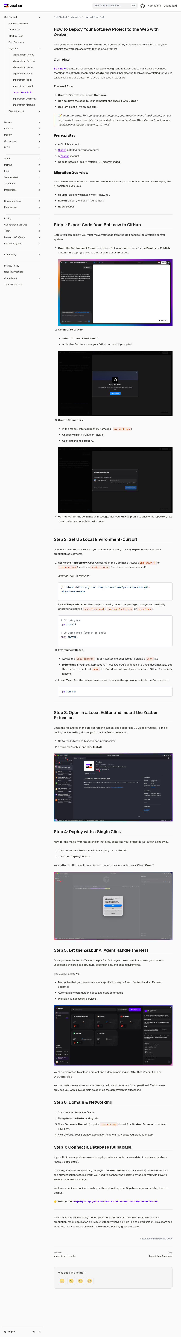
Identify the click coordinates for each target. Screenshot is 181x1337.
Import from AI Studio (24, 104)
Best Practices (16, 42)
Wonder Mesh (11, 177)
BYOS (7, 147)
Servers (8, 122)
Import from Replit (22, 79)
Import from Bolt (22, 92)
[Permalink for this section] (70, 34)
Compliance (10, 278)
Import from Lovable (23, 86)
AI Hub (7, 158)
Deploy (8, 134)
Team (7, 230)
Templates (9, 183)
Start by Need (15, 35)
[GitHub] (143, 6)
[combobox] (115, 6)
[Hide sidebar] (39, 1331)
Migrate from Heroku (23, 54)
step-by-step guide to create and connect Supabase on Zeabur (115, 1201)
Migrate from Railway (24, 61)
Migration (13, 48)
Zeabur (64, 156)
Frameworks (10, 207)
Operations (10, 141)
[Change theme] (33, 1331)
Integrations (10, 189)
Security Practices (13, 271)
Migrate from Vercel (23, 67)
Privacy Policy (11, 265)
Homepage (154, 5)
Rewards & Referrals (14, 237)
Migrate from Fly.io (22, 73)
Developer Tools (13, 201)
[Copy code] (167, 586)
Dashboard (170, 5)
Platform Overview (18, 23)
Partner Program (13, 243)
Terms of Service (13, 284)
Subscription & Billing (15, 224)
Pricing (7, 218)
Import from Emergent (24, 98)
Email (7, 170)
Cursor (62, 150)
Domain (8, 164)
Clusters (8, 128)
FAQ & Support (16, 111)
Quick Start (14, 29)
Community (10, 254)
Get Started (10, 17)
